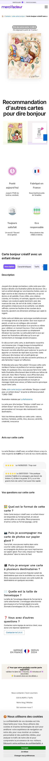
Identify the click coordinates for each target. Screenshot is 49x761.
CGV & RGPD (21, 698)
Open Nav (46, 7)
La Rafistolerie (26, 399)
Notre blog (21, 702)
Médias (29, 702)
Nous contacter (18, 693)
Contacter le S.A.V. (14, 632)
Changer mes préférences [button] (24, 756)
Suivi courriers (31, 693)
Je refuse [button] (24, 752)
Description (9, 267)
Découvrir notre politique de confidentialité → (23, 743)
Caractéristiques (24, 267)
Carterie (7, 16)
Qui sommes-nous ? (24, 707)
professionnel (31, 2)
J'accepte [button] (24, 748)
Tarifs (37, 267)
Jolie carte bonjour (18, 16)
